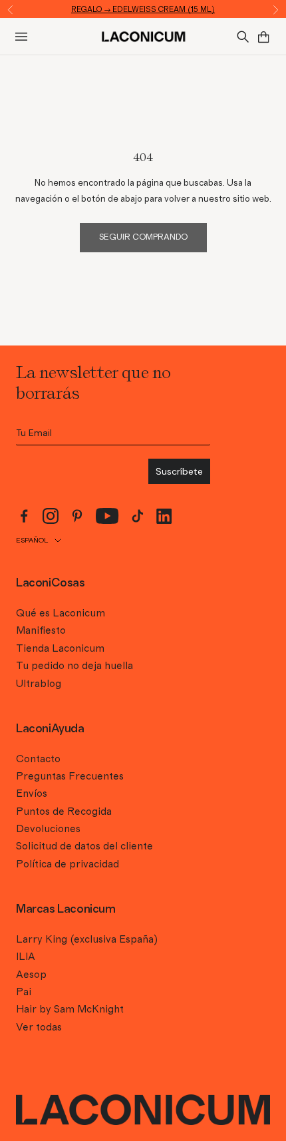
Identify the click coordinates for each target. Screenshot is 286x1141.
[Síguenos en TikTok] (138, 516)
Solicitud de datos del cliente (84, 846)
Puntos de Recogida (64, 811)
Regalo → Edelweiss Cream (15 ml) (143, 9)
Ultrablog (38, 683)
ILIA (25, 956)
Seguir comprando (143, 237)
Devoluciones (48, 828)
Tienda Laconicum (60, 648)
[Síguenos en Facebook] (24, 516)
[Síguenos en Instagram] (51, 516)
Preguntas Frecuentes (70, 776)
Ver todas (39, 1027)
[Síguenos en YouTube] (107, 516)
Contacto (38, 759)
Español (32, 540)
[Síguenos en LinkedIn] (164, 516)
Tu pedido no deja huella (74, 665)
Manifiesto (41, 630)
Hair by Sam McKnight (70, 1009)
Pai (23, 992)
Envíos (31, 793)
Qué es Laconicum (60, 613)
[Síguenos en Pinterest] (77, 516)
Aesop (31, 974)
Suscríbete (179, 471)
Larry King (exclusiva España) (87, 939)
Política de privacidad (67, 864)
